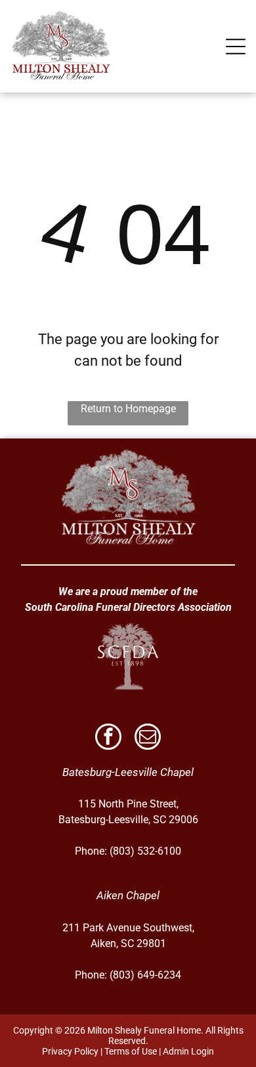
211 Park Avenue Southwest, (128, 928)
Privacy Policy (70, 1051)
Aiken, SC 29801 (128, 943)
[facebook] (108, 738)
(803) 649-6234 (145, 975)
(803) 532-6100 (145, 851)
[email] (148, 738)
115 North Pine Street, (128, 804)
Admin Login (188, 1051)
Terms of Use (130, 1051)
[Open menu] (235, 46)
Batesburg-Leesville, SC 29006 (128, 819)
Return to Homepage (128, 408)
